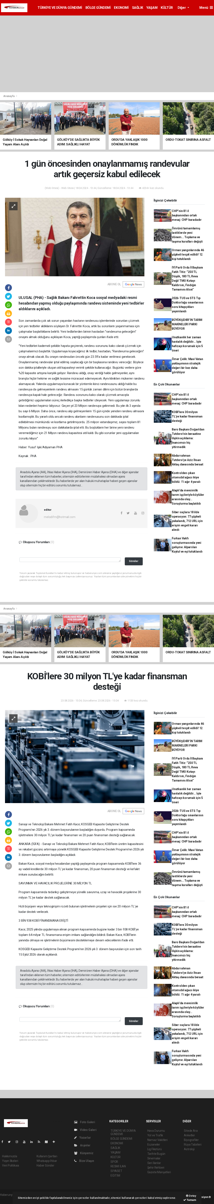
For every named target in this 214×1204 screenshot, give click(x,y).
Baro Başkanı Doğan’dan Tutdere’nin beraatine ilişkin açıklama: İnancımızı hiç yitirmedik (188, 438)
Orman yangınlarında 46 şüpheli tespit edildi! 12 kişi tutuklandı (188, 254)
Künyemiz (86, 1153)
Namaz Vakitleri (157, 1140)
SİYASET (116, 1171)
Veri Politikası (10, 1165)
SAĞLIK (137, 8)
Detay (192, 1195)
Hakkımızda (9, 1156)
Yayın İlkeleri (10, 1161)
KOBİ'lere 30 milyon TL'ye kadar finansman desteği (187, 416)
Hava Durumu (156, 1130)
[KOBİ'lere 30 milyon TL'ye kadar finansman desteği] (74, 756)
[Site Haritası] (48, 1141)
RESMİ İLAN (118, 1166)
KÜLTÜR (167, 8)
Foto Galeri (87, 1122)
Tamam (191, 1199)
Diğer (182, 8)
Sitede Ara (190, 1130)
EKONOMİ (121, 8)
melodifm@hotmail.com (59, 517)
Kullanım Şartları (47, 1156)
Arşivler (84, 1145)
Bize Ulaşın (86, 1161)
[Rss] (40, 1141)
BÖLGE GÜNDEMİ (98, 8)
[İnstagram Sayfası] (19, 1141)
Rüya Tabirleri (192, 1144)
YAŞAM (151, 8)
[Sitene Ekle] (55, 1141)
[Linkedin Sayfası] (33, 1141)
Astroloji (189, 1149)
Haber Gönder (45, 1165)
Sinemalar (153, 1158)
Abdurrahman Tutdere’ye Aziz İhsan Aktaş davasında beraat (187, 460)
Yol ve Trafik (155, 1135)
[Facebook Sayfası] (3, 1141)
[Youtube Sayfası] (26, 1141)
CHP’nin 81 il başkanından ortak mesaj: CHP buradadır (187, 215)
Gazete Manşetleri (159, 1172)
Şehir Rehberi (155, 1167)
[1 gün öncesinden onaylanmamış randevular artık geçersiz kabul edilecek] (74, 236)
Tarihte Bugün (156, 1153)
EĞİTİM (115, 1175)
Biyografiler (191, 1140)
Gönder (133, 561)
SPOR (114, 1161)
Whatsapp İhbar (47, 1161)
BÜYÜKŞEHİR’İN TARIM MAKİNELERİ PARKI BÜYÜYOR (187, 324)
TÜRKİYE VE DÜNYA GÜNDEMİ (60, 8)
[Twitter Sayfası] (11, 1141)
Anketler (189, 1135)
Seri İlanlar (154, 1163)
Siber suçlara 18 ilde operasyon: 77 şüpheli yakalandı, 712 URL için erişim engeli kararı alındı (187, 520)
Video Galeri (87, 1130)
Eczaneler (153, 1144)
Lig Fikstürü (154, 1149)
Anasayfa (9, 96)
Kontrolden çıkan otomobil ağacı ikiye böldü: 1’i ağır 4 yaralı (186, 477)
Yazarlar (85, 1137)
